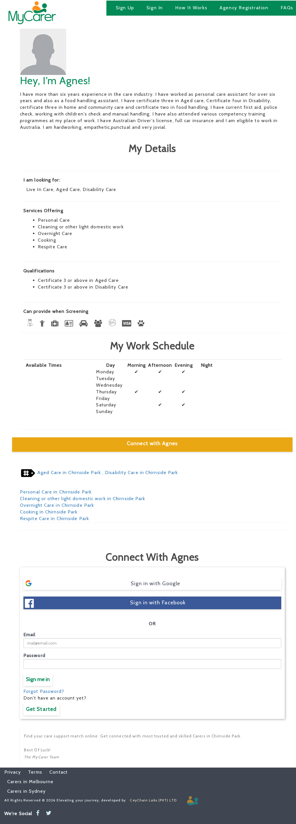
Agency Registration (243, 7)
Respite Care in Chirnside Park (54, 518)
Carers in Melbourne (30, 781)
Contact (56, 772)
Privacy (12, 772)
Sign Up (125, 7)
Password (34, 655)
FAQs (287, 7)
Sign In (155, 7)
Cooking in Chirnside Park (49, 512)
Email (29, 634)
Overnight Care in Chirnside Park (57, 505)
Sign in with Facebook (158, 602)
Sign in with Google (155, 583)
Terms (32, 772)
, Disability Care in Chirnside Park (139, 472)
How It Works (191, 7)
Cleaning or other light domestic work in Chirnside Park (82, 498)
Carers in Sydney (26, 791)
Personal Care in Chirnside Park (56, 492)
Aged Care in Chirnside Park (69, 472)
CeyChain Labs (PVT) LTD (153, 800)
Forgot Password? (43, 691)
